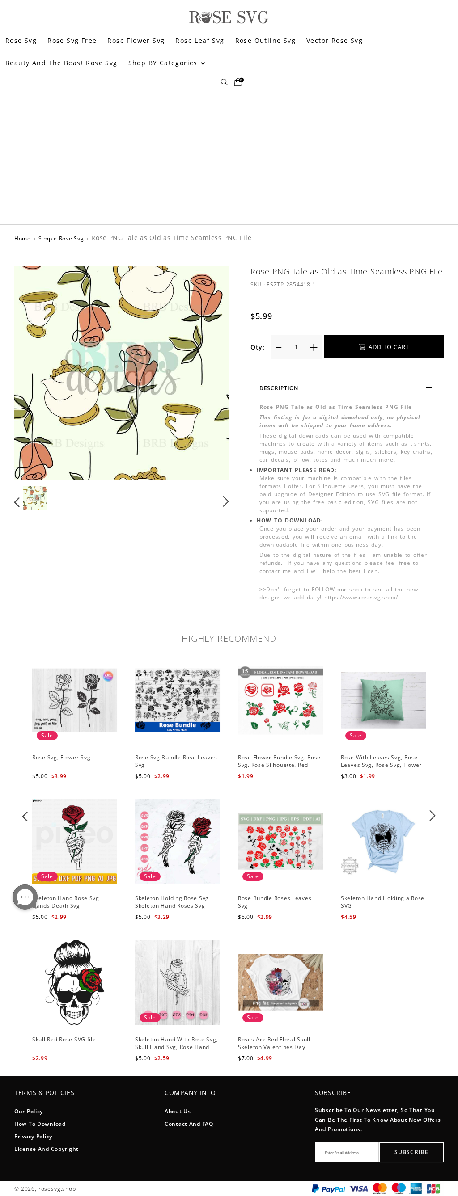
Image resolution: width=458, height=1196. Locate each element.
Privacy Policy (33, 1136)
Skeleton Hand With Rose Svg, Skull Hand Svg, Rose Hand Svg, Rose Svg (176, 1047)
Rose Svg (21, 40)
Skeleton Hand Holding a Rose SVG (382, 902)
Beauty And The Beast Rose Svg (61, 63)
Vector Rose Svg (334, 40)
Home (22, 238)
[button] (35, 372)
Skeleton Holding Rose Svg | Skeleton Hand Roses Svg (174, 902)
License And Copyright (46, 1149)
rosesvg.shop (57, 1188)
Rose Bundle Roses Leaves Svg (274, 902)
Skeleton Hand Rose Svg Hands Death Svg (65, 902)
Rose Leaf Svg (199, 40)
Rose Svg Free (72, 40)
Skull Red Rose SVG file (64, 1039)
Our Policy (28, 1111)
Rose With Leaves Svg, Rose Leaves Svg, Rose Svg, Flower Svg (381, 765)
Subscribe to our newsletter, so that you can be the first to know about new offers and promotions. (378, 1119)
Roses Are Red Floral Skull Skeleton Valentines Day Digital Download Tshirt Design (274, 1050)
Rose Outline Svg (265, 40)
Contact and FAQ (189, 1124)
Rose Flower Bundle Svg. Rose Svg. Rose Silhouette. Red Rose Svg (279, 765)
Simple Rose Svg (61, 238)
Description (278, 388)
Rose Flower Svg (136, 40)
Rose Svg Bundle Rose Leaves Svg (176, 761)
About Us (178, 1111)
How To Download (40, 1124)
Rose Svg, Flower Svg (61, 757)
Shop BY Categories (164, 63)
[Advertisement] (229, 157)
